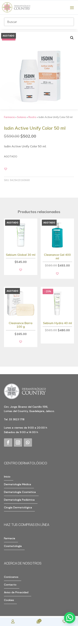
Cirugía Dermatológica (18, 507)
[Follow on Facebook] (8, 442)
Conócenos (11, 577)
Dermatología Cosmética (20, 492)
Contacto (10, 584)
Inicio (7, 476)
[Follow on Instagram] (18, 442)
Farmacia (9, 117)
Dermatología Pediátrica (19, 499)
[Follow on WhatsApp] (28, 442)
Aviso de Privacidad (16, 592)
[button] (72, 37)
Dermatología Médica (17, 484)
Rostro (32, 117)
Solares (21, 117)
